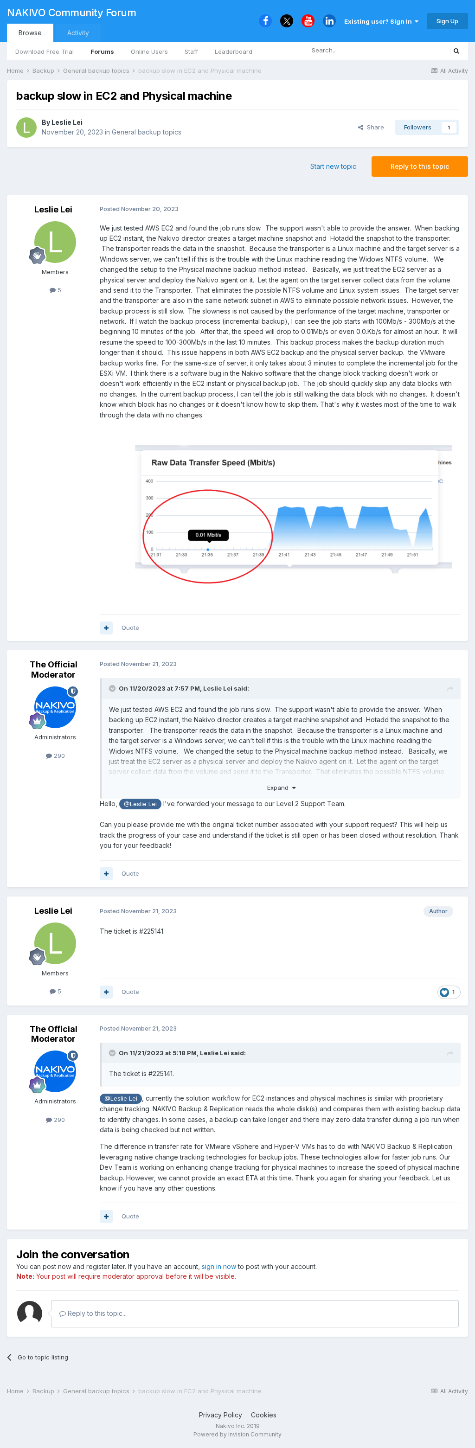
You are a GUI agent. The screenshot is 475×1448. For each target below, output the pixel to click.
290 (58, 755)
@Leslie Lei (140, 804)
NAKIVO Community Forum (71, 12)
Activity (78, 33)
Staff (191, 51)
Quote (130, 627)
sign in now (219, 1266)
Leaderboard (233, 51)
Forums (102, 51)
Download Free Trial (44, 51)
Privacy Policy (220, 1415)
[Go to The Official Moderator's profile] (55, 707)
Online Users (149, 51)
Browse (30, 33)
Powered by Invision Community (237, 1434)
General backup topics (146, 132)
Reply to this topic (420, 166)
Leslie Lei (67, 122)
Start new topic (333, 166)
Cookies (263, 1415)
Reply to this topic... (96, 1313)
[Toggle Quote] (113, 688)
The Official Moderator (53, 669)
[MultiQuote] (106, 627)
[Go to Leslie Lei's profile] (26, 127)
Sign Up (447, 21)
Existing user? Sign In (379, 21)
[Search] (456, 50)
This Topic (419, 50)
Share (373, 127)
